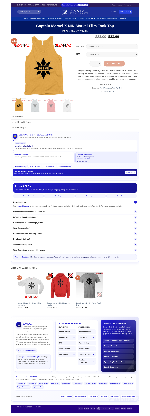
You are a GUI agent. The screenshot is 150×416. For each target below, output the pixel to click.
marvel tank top (109, 91)
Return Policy (84, 343)
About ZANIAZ (64, 331)
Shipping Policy (85, 331)
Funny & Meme (70, 19)
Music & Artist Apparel (112, 351)
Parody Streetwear (108, 19)
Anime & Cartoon (55, 19)
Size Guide (83, 337)
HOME (26, 19)
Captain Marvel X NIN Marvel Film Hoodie (58, 304)
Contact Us (128, 5)
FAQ (60, 343)
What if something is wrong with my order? (29, 250)
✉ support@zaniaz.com (26, 350)
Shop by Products (37, 19)
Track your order (117, 5)
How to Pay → (130, 172)
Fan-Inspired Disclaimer (84, 361)
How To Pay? (64, 354)
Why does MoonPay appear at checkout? (29, 212)
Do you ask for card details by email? (27, 234)
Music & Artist (84, 19)
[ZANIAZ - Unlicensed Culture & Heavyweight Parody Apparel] (75, 12)
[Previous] (16, 66)
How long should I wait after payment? (28, 223)
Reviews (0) (20, 128)
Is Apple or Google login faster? (25, 217)
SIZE (78, 54)
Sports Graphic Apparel (113, 362)
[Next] (70, 66)
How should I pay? (20, 202)
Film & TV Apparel (79, 31)
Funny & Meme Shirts (112, 346)
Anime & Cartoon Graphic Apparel (117, 341)
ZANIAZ (65, 31)
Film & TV (95, 19)
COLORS (80, 46)
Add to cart (114, 63)
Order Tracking (64, 348)
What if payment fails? (21, 228)
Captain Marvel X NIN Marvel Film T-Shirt (89, 304)
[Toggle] (13, 117)
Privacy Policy (84, 348)
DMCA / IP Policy (85, 354)
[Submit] (39, 12)
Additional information (24, 122)
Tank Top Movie (117, 88)
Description (20, 117)
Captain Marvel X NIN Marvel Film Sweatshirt (29, 304)
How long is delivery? (21, 239)
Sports (123, 19)
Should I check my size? (22, 244)
